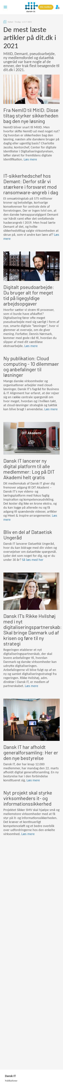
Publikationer (11, 1081)
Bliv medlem (46, 7)
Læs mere (30, 159)
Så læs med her (32, 560)
